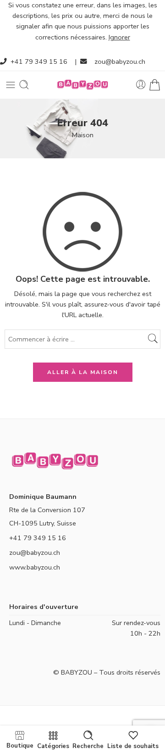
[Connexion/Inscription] (141, 84)
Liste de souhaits (133, 745)
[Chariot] (154, 84)
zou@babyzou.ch (119, 61)
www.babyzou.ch (34, 567)
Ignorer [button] (119, 37)
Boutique (19, 745)
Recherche (88, 745)
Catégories (53, 745)
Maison (83, 135)
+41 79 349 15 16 (39, 61)
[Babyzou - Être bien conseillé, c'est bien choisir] (82, 84)
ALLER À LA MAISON (82, 372)
